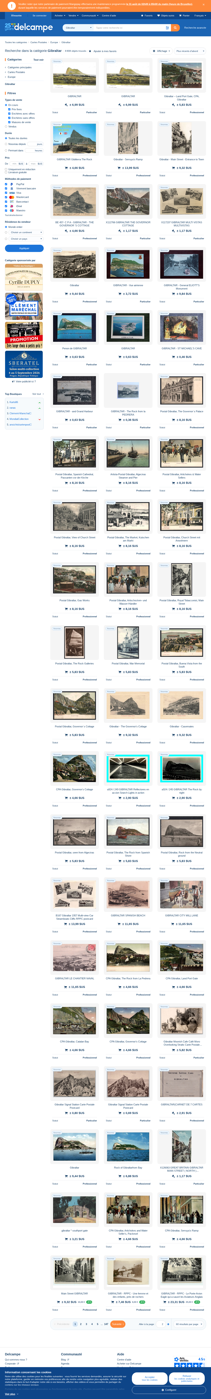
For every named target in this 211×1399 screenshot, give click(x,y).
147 (106, 1324)
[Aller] (168, 1324)
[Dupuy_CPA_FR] (24, 277)
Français (199, 15)
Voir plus (10, 1394)
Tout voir (38, 59)
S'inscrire (16, 15)
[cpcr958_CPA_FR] (24, 335)
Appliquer (24, 248)
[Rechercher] (175, 27)
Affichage (162, 51)
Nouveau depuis (17, 144)
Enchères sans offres (23, 117)
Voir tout (36, 394)
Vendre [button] (72, 15)
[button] (167, 27)
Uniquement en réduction (21, 169)
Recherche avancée (195, 27)
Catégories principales (20, 67)
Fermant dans (15, 150)
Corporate (10, 1363)
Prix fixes (17, 109)
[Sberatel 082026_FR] (24, 364)
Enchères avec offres (23, 113)
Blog (63, 1359)
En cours (13, 105)
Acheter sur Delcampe (129, 1363)
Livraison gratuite (17, 172)
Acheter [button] (59, 15)
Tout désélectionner (14, 215)
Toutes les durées (17, 138)
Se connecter (39, 15)
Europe (11, 77)
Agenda (65, 1363)
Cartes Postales (16, 72)
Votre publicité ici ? (26, 381)
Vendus (12, 126)
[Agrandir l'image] (74, 75)
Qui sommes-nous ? (16, 1359)
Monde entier (15, 227)
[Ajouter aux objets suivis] (94, 62)
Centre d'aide (124, 1359)
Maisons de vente (21, 122)
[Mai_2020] (24, 306)
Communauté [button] (89, 15)
